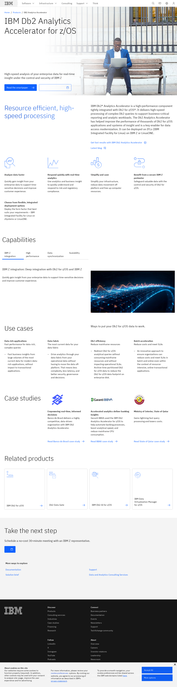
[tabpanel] (88, 287)
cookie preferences (59, 673)
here (125, 675)
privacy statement (59, 681)
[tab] (13, 254)
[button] (166, 3)
